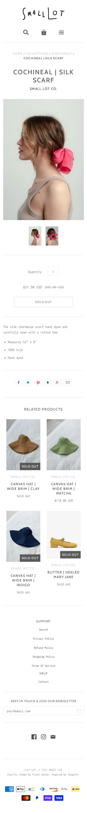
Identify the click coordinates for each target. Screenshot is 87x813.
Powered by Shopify (65, 774)
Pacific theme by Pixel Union (28, 774)
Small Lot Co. (43, 89)
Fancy (47, 382)
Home (18, 53)
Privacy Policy (43, 638)
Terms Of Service (43, 665)
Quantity (35, 272)
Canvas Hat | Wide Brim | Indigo (23, 580)
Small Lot (55, 769)
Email (67, 382)
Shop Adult (62, 53)
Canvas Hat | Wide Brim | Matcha (63, 488)
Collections (37, 53)
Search (43, 629)
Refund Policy (43, 647)
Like (18, 382)
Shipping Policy (44, 656)
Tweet (28, 382)
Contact (43, 681)
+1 (57, 382)
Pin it (38, 382)
